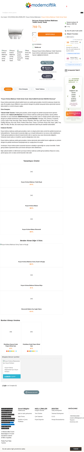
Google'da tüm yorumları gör (74, 64)
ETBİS (3, 437)
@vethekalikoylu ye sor (73, 115)
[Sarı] (13, 351)
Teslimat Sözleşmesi (58, 413)
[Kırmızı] (6, 351)
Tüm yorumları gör (78, 39)
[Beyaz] (5, 351)
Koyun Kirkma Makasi (31, 205)
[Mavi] (10, 351)
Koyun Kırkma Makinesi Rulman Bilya (31, 285)
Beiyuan (35, 20)
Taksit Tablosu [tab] (40, 89)
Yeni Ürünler (38, 413)
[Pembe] (14, 351)
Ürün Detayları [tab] (23, 89)
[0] (65, 5)
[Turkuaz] (16, 351)
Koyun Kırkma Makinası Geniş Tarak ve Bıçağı (31, 261)
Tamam (75, 449)
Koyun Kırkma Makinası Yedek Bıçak (31, 182)
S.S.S (53, 416)
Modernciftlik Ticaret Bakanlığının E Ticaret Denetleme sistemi (7, 433)
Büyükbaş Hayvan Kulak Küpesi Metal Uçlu (11, 345)
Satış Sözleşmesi (57, 410)
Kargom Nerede (39, 410)
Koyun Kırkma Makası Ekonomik (31, 229)
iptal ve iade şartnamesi (25, 413)
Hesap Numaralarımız (58, 419)
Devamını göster (10, 376)
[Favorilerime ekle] (34, 39)
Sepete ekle (50, 34)
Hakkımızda (21, 410)
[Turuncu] (8, 351)
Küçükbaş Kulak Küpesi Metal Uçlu (31, 345)
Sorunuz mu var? (31, 392)
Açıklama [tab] (8, 89)
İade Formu (21, 416)
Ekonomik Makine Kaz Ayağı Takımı (31, 309)
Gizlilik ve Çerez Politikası (23, 420)
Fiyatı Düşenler (39, 419)
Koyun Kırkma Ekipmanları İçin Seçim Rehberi (11, 369)
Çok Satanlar (38, 416)
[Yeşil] (11, 351)
